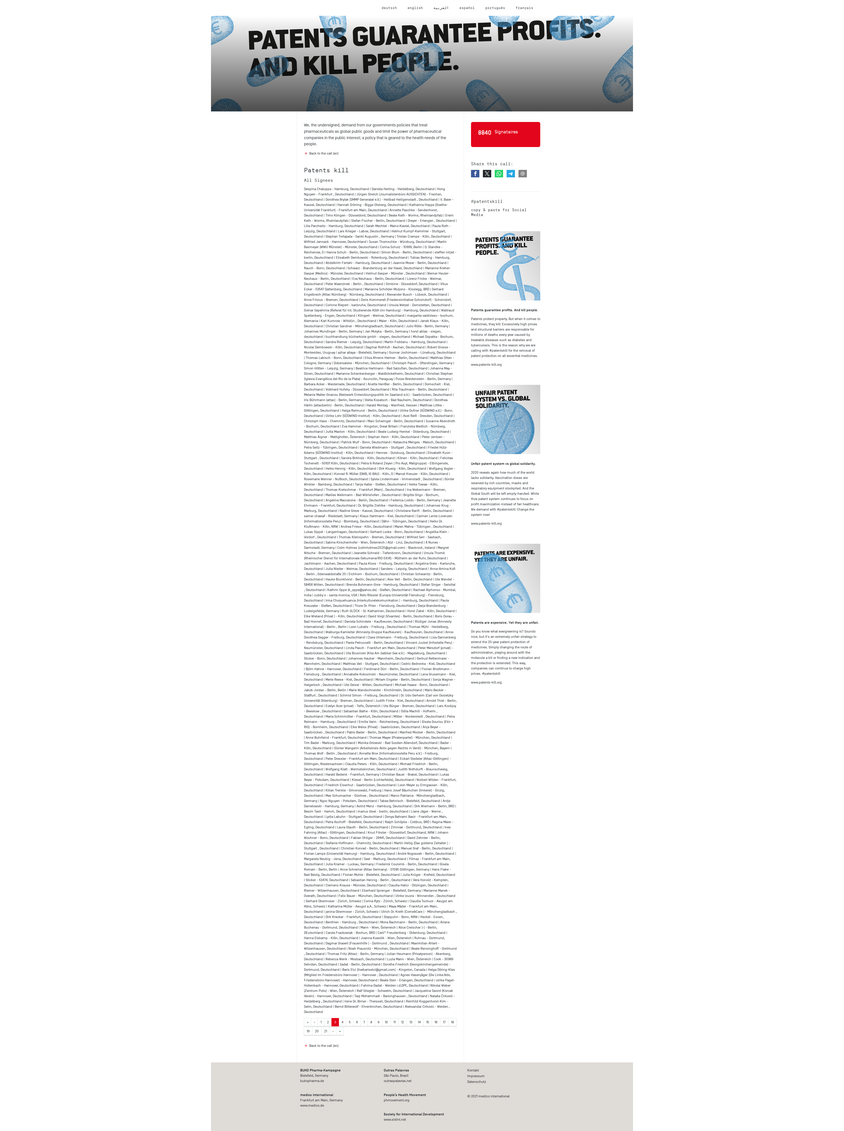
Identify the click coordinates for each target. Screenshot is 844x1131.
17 (444, 1022)
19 (308, 1031)
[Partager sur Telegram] (511, 173)
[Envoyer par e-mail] (522, 173)
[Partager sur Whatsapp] (499, 173)
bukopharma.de (312, 1081)
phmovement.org (396, 1100)
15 (427, 1022)
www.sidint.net (395, 1120)
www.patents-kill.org (486, 365)
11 (394, 1022)
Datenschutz (476, 1082)
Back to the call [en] (323, 153)
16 (436, 1022)
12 (402, 1022)
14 (419, 1022)
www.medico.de (312, 1105)
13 (410, 1022)
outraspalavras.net (397, 1081)
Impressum (476, 1076)
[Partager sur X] (487, 173)
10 (386, 1022)
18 (452, 1022)
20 (317, 1031)
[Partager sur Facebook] (475, 173)
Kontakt (473, 1070)
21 (325, 1031)
